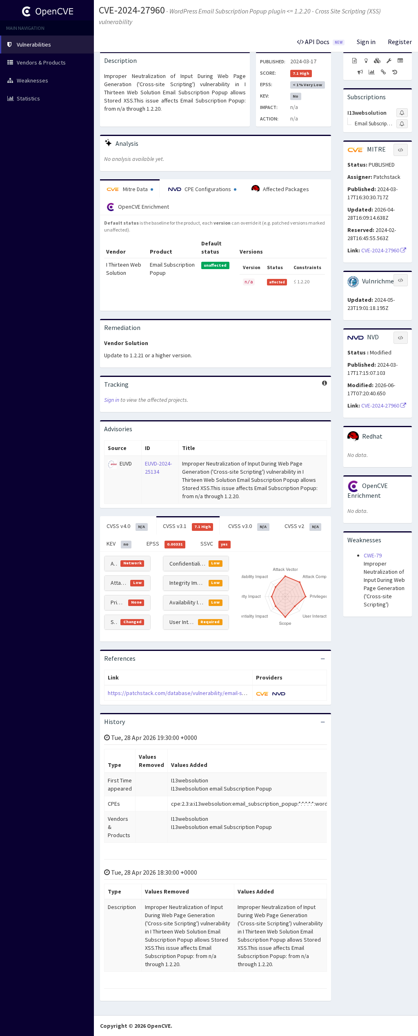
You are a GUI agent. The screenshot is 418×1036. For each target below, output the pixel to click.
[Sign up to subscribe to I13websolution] (402, 112)
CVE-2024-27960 (132, 10)
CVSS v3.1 (187, 526)
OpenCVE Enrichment (143, 206)
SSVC (214, 543)
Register (400, 42)
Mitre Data (135, 189)
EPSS (165, 543)
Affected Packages (285, 189)
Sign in (366, 42)
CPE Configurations (207, 189)
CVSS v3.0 (247, 526)
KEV (118, 543)
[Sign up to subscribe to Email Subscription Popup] (402, 123)
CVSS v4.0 (126, 526)
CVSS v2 (302, 526)
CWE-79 (373, 555)
